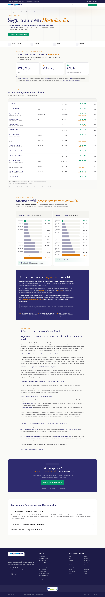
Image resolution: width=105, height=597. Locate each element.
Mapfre (71, 565)
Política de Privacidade (88, 594)
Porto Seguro (72, 567)
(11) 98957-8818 (92, 1)
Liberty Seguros (87, 562)
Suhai (70, 569)
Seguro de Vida (42, 560)
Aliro (70, 556)
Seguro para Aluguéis (44, 567)
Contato (95, 594)
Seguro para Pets (43, 577)
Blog (78, 4)
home (9, 12)
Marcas (65, 4)
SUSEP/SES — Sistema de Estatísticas (71, 80)
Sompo (85, 567)
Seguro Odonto (42, 569)
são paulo (24, 12)
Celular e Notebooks (43, 575)
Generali (71, 560)
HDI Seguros (87, 560)
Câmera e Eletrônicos (44, 573)
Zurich (85, 573)
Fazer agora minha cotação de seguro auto (31, 449)
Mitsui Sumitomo (88, 565)
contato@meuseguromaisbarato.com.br (17, 569)
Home (59, 4)
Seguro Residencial (43, 558)
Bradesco (86, 558)
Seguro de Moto (42, 562)
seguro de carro (16, 12)
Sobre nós (83, 4)
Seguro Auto (72, 4)
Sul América (86, 569)
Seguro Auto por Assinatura (45, 565)
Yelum (85, 571)
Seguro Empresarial (43, 580)
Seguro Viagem (42, 571)
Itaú (70, 562)
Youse (70, 573)
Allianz (85, 556)
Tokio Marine (72, 571)
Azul (70, 558)
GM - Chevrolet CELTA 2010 (16, 166)
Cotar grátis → (92, 4)
